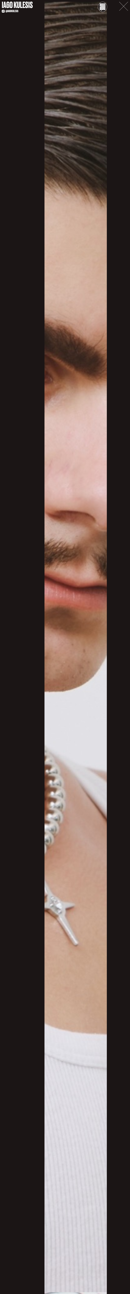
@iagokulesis (12, 11)
